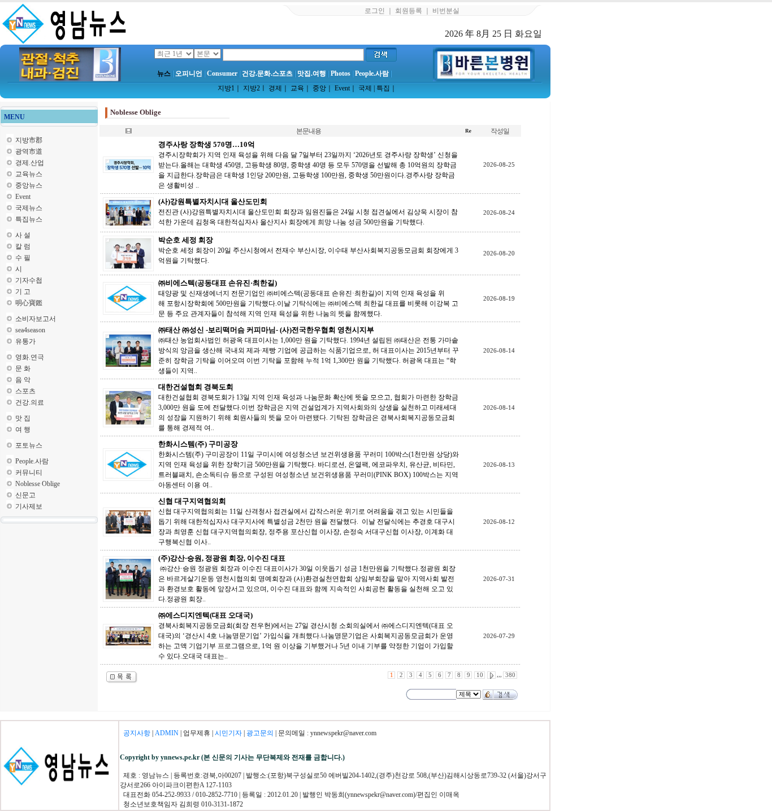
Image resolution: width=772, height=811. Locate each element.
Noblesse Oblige (37, 484)
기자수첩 (28, 280)
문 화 (23, 368)
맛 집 (23, 418)
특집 (383, 88)
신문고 (25, 495)
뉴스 (164, 73)
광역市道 (28, 151)
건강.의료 (29, 402)
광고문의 (260, 733)
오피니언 (188, 73)
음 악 (23, 380)
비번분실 (445, 11)
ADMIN (167, 733)
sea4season (30, 330)
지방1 (226, 88)
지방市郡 (28, 140)
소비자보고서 (35, 319)
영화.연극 (29, 357)
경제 (275, 88)
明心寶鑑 (28, 303)
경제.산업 (29, 163)
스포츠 (25, 391)
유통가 (25, 341)
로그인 (375, 11)
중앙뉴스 (28, 185)
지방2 (251, 88)
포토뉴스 (28, 445)
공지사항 (136, 733)
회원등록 (408, 11)
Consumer (222, 73)
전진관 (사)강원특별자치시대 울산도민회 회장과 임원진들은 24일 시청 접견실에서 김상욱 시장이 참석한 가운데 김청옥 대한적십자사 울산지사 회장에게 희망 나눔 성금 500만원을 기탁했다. (308, 212)
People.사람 (372, 73)
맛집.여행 (311, 73)
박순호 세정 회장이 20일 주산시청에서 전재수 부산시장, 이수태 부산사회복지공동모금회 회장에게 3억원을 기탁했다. (308, 250)
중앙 (319, 88)
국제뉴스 (28, 208)
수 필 (23, 258)
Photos (340, 73)
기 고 (23, 292)
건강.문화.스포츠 (267, 73)
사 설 (23, 235)
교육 (297, 88)
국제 (365, 88)
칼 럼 (23, 246)
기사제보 (28, 506)
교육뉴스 (28, 174)
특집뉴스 (28, 219)
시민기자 (228, 733)
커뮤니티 (28, 472)
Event (342, 88)
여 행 (23, 429)
